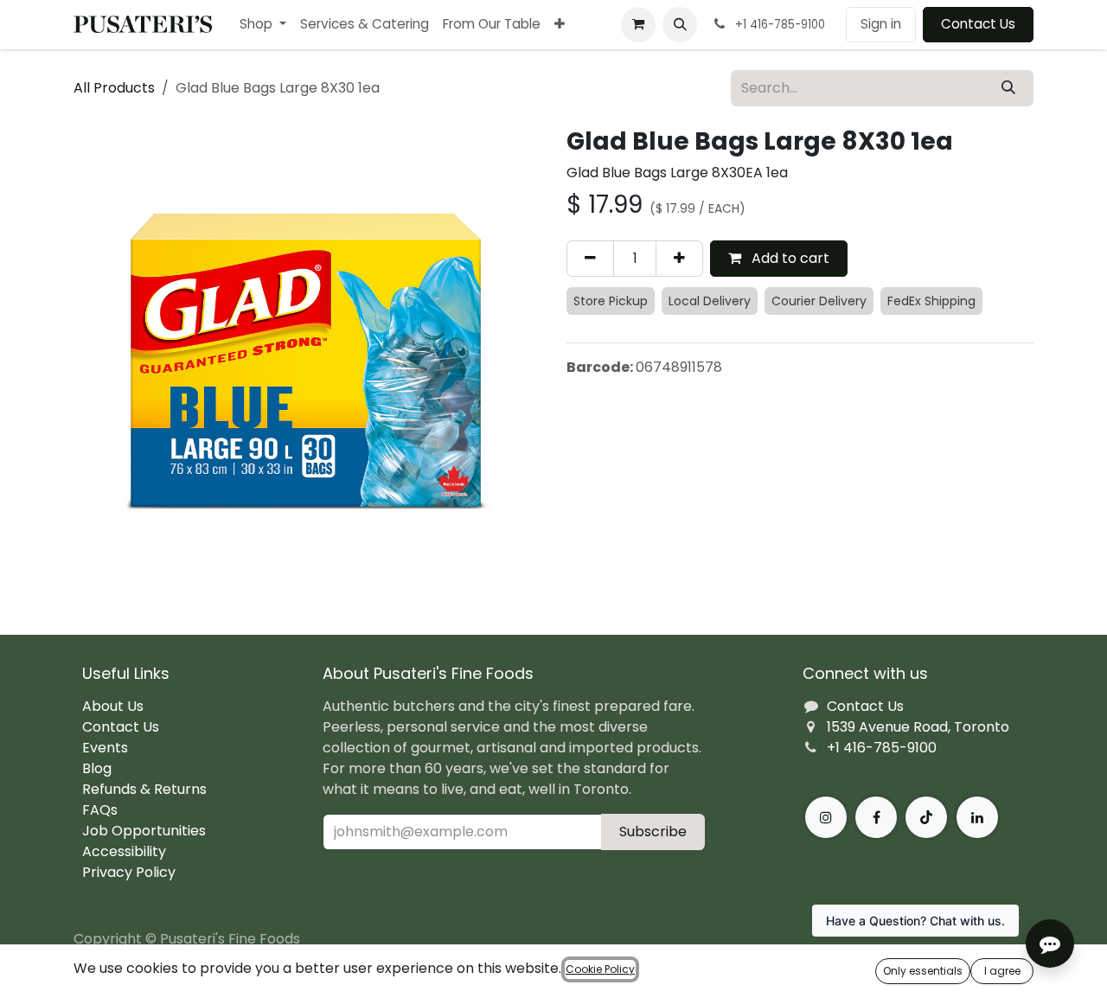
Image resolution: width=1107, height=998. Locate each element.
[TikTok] (926, 817)
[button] (679, 24)
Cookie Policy (600, 969)
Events (105, 748)
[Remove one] (590, 258)
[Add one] (679, 258)
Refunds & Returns (144, 789)
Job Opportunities (144, 831)
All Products (114, 88)
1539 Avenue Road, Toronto (918, 727)
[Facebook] (876, 817)
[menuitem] (263, 25)
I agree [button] (1002, 970)
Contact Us (978, 24)
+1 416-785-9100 (882, 748)
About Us (113, 706)
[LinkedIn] (977, 817)
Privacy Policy (129, 872)
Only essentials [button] (923, 970)
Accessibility (124, 851)
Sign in (881, 24)
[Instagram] (826, 817)
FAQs (100, 810)
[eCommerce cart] (638, 24)
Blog (97, 768)
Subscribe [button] (653, 831)
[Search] (1008, 88)
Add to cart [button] (788, 258)
